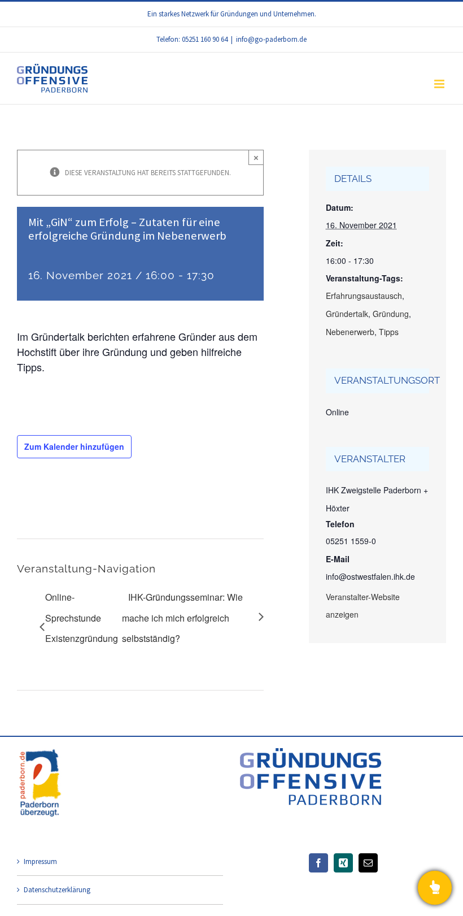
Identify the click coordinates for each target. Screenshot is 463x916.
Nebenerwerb (350, 331)
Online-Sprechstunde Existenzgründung (81, 618)
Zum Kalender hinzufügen (74, 446)
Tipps (389, 331)
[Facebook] (318, 862)
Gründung (391, 313)
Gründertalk (347, 313)
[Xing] (343, 862)
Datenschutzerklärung (57, 890)
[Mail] (368, 862)
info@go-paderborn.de (271, 39)
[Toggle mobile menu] (440, 84)
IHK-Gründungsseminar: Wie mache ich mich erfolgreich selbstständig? (182, 618)
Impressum (40, 861)
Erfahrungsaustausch (364, 295)
